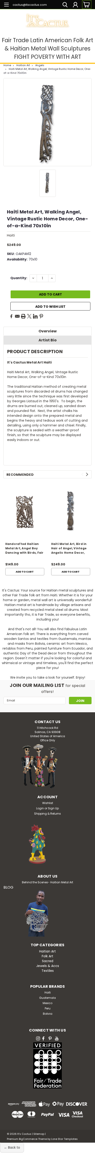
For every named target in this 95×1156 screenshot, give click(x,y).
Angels (39, 65)
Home (7, 65)
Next (87, 474)
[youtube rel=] (57, 1038)
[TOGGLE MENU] (6, 5)
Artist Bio (48, 340)
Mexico (47, 1003)
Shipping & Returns (47, 814)
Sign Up (53, 808)
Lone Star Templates (64, 1139)
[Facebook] (11, 316)
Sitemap (38, 1134)
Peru (47, 1008)
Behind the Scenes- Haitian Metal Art (47, 882)
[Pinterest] (41, 316)
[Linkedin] (35, 316)
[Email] (17, 316)
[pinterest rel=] (50, 1038)
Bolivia (47, 1014)
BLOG (8, 887)
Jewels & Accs (47, 966)
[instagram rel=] (38, 1038)
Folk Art (47, 956)
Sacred (47, 961)
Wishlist (47, 803)
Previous (82, 474)
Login (40, 808)
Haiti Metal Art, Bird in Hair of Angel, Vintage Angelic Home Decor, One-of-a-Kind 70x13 (69, 549)
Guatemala (47, 998)
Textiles (48, 970)
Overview (48, 331)
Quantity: (18, 278)
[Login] (75, 5)
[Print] (23, 316)
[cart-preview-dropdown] (86, 4)
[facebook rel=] (43, 1038)
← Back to (12, 1147)
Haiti (48, 992)
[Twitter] (29, 316)
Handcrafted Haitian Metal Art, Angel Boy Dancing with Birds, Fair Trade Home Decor (24, 549)
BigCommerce (28, 1139)
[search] (65, 5)
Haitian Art (23, 65)
